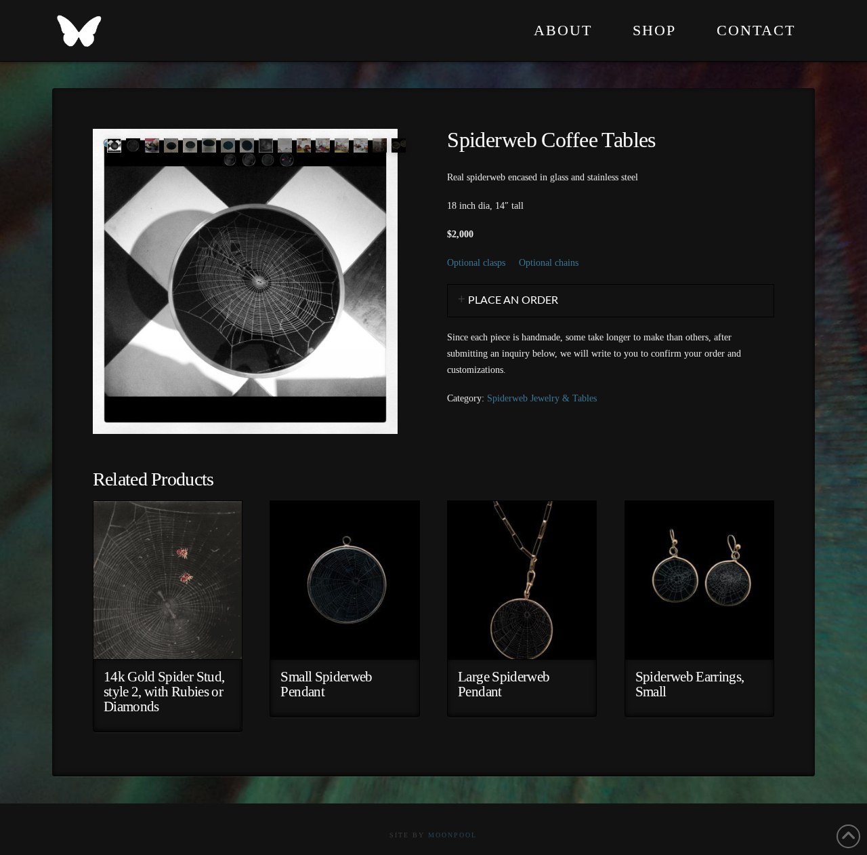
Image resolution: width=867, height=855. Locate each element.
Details (168, 638)
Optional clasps (476, 263)
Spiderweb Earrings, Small (689, 684)
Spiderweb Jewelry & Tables (542, 398)
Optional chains (548, 263)
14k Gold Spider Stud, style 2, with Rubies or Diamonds (164, 691)
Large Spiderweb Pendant (503, 684)
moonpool (452, 835)
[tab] (611, 301)
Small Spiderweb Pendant (326, 684)
